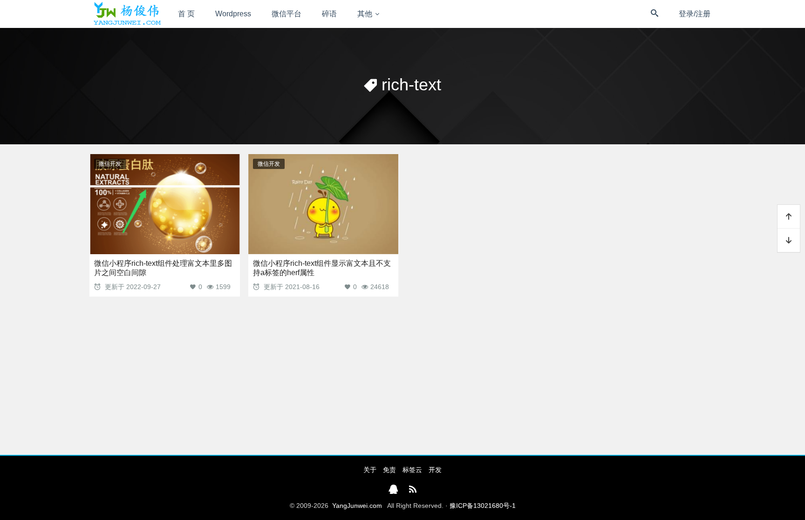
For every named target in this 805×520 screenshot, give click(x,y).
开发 (435, 469)
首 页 (186, 14)
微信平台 (286, 14)
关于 (369, 469)
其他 (364, 14)
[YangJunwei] (127, 14)
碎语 (329, 14)
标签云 (412, 469)
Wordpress (233, 14)
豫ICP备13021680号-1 (483, 505)
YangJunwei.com (357, 505)
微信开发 (110, 164)
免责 (389, 469)
